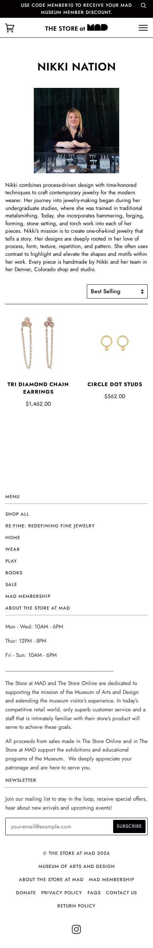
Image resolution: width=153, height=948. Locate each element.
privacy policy (61, 892)
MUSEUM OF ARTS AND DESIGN (76, 866)
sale (11, 584)
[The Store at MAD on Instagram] (76, 931)
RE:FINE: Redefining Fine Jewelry (50, 525)
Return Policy (76, 905)
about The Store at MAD (51, 879)
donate (26, 892)
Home (12, 537)
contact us (121, 892)
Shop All (17, 514)
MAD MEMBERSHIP (111, 879)
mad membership (28, 596)
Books (13, 572)
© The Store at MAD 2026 (76, 853)
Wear (12, 549)
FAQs (94, 892)
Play (11, 561)
